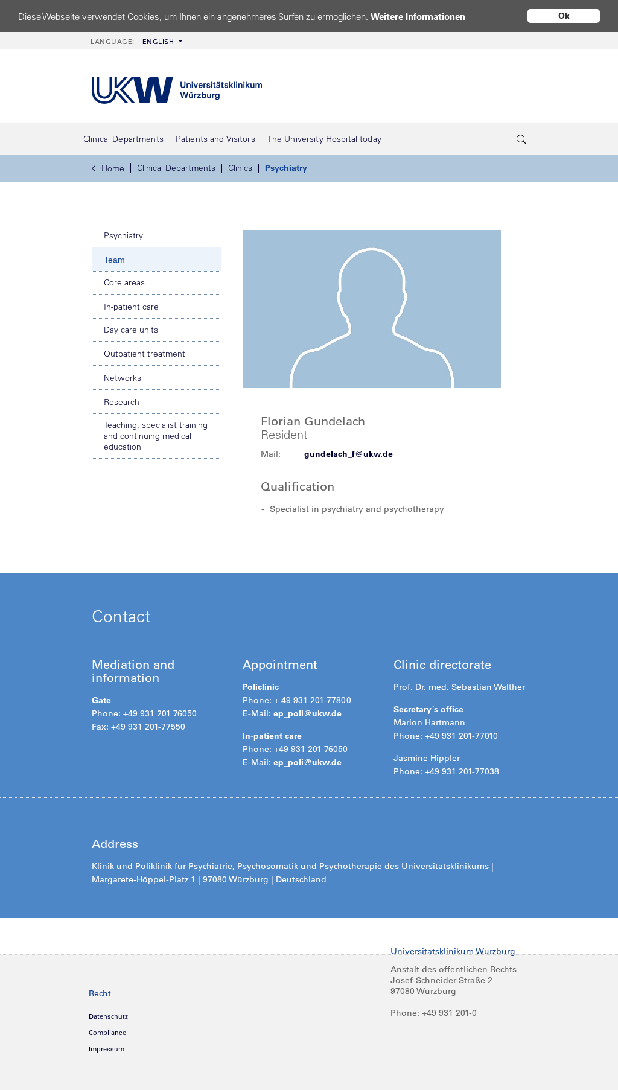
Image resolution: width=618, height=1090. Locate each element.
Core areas (124, 282)
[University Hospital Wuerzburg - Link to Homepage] (177, 86)
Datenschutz (108, 1016)
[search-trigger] (522, 139)
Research (121, 402)
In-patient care (131, 306)
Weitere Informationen (418, 16)
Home (112, 168)
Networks (122, 377)
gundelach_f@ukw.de (348, 453)
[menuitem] (135, 40)
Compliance (107, 1032)
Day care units (131, 329)
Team (114, 259)
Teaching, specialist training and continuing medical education (156, 435)
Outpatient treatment (144, 353)
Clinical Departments (176, 167)
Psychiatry (286, 167)
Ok (564, 15)
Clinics (240, 167)
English (132, 41)
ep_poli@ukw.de (307, 713)
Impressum (106, 1049)
